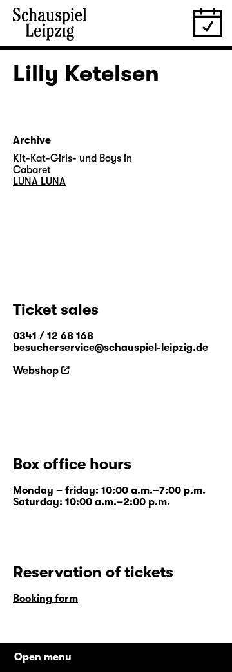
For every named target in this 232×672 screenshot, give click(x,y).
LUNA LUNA (39, 181)
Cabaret (32, 170)
